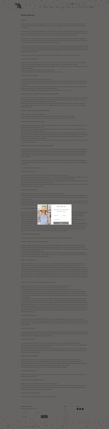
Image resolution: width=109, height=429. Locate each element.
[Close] (70, 206)
